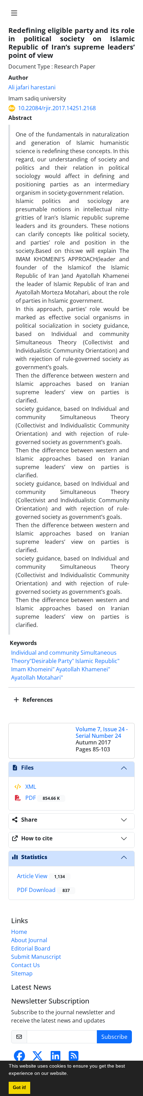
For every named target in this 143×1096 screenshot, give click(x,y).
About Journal (29, 940)
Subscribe (114, 1037)
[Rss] (73, 1058)
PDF (42, 798)
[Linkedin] (55, 1058)
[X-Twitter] (37, 1058)
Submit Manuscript (36, 957)
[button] (70, 1074)
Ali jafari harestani (32, 87)
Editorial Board (30, 948)
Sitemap (22, 973)
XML (30, 786)
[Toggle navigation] (69, 13)
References (37, 700)
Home (19, 932)
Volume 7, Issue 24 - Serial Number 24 (102, 732)
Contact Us (25, 965)
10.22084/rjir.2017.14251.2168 (57, 108)
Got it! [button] (19, 1087)
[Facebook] (19, 1058)
